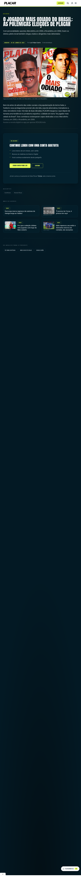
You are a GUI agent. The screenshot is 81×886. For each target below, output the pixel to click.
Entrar (37, 166)
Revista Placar (18, 192)
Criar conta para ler (20, 166)
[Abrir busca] (68, 3)
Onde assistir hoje (26, 250)
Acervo (6, 14)
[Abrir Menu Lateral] (75, 3)
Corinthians (7, 192)
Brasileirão (40, 250)
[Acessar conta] (72, 3)
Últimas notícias (10, 250)
